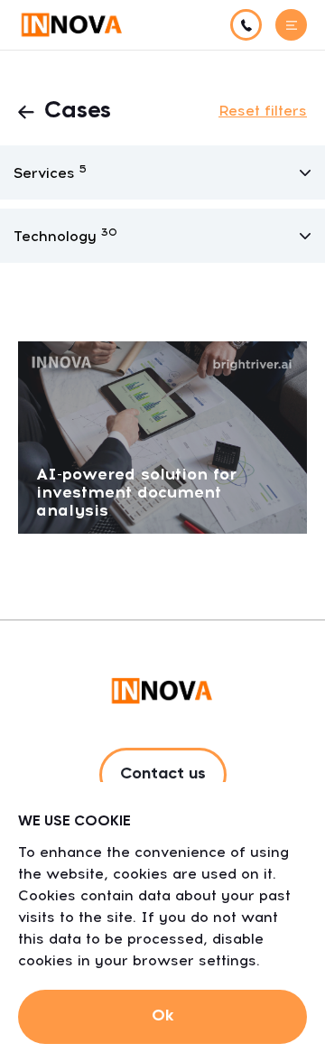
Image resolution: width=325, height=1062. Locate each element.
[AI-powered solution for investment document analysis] (162, 436)
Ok (162, 1016)
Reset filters (262, 110)
